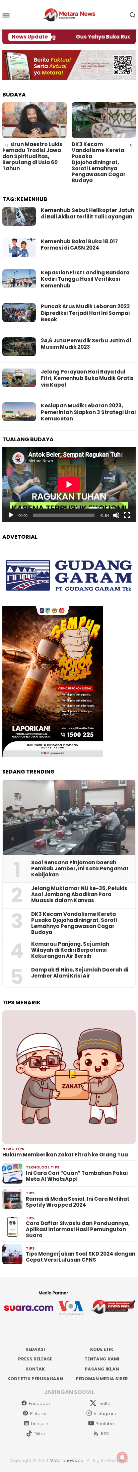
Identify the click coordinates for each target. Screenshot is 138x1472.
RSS (105, 1433)
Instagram (105, 1413)
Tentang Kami (101, 1359)
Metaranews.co (66, 1460)
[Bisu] (116, 515)
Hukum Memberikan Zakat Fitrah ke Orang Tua (65, 1155)
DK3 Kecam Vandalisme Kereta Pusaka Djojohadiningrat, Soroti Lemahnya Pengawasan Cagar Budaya (99, 162)
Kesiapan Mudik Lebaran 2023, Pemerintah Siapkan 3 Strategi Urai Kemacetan (88, 412)
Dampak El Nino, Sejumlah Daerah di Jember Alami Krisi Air (79, 973)
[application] (69, 484)
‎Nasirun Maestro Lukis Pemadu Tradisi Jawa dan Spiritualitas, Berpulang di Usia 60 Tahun (32, 156)
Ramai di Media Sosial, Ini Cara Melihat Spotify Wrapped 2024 (77, 1202)
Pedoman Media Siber (102, 1379)
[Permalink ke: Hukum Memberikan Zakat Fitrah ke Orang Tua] (69, 1077)
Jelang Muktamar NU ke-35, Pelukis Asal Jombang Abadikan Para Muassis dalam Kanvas (79, 894)
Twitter (105, 1403)
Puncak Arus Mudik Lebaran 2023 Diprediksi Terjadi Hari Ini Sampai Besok (85, 313)
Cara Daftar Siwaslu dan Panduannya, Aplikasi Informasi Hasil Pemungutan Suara (78, 1229)
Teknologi (37, 1167)
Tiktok (40, 1433)
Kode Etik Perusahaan (35, 1379)
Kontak (35, 1369)
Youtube (105, 1423)
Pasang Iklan (102, 1369)
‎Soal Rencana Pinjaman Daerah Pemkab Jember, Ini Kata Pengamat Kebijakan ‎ (80, 869)
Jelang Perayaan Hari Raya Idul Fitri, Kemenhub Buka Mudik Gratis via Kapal (87, 378)
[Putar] (11, 515)
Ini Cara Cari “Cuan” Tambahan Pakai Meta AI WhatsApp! (77, 1176)
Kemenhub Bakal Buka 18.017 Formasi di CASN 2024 (79, 245)
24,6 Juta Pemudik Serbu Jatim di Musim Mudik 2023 (86, 344)
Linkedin (39, 1423)
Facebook (40, 1403)
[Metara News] (69, 14)
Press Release (35, 1359)
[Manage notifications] (122, 1457)
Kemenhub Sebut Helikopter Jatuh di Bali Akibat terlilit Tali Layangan (87, 213)
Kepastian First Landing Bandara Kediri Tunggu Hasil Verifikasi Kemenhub (85, 279)
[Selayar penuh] (127, 515)
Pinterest (39, 1413)
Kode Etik (101, 1349)
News (8, 1148)
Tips (19, 1148)
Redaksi (35, 1349)
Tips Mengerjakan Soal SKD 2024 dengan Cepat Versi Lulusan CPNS (80, 1257)
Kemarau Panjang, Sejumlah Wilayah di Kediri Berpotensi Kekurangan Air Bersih (70, 950)
